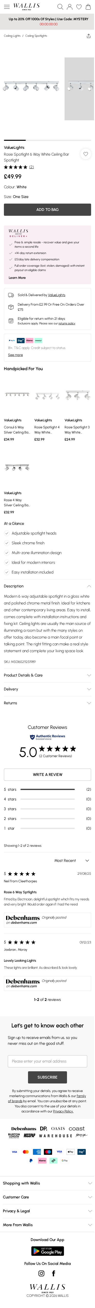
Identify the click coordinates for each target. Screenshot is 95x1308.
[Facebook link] (54, 1273)
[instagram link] (41, 1273)
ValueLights (14, 147)
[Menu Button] (7, 7)
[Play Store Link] (47, 1251)
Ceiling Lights (12, 36)
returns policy (66, 323)
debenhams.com (24, 923)
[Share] (88, 35)
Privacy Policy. (63, 1111)
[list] (47, 91)
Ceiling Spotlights (36, 36)
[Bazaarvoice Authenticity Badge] (47, 737)
